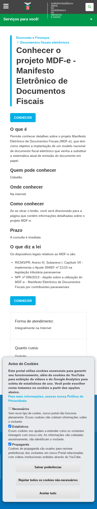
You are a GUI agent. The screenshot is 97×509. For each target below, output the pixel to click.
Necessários (20, 409)
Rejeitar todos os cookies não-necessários (48, 480)
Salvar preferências (48, 467)
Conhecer (23, 117)
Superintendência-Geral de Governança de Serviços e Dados (62, 10)
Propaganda (20, 444)
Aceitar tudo (47, 493)
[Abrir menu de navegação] (6, 6)
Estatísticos (20, 426)
